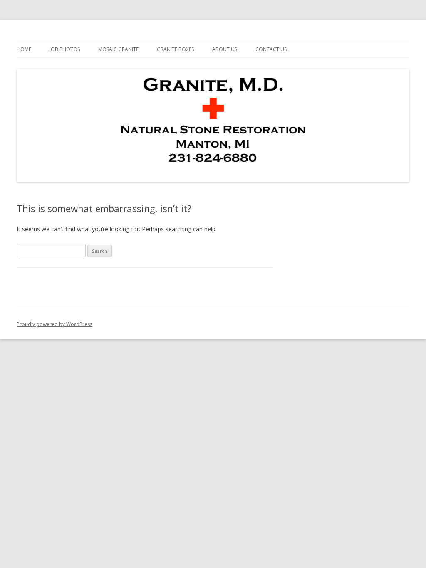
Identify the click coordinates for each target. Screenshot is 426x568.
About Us (224, 49)
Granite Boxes (175, 49)
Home (24, 49)
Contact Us (271, 49)
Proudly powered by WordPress (54, 324)
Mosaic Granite (118, 49)
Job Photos (65, 49)
